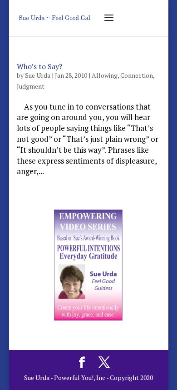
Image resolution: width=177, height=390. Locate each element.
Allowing (105, 75)
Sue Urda (37, 75)
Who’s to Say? (39, 66)
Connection (136, 75)
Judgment (30, 86)
